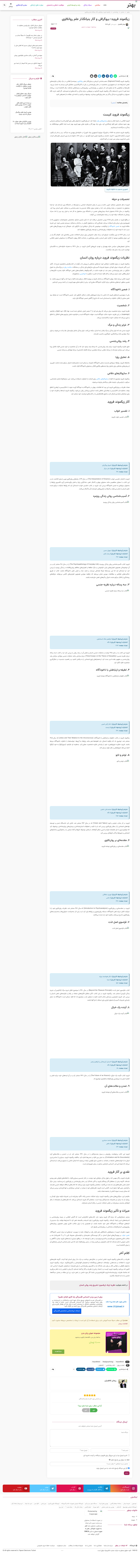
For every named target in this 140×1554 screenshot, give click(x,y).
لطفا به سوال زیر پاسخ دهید (120, 1460)
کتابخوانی (101, 1365)
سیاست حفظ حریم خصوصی (46, 1545)
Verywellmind (120, 1362)
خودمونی (134, 1504)
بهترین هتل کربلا (103, 1504)
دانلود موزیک (96, 1507)
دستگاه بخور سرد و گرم (91, 1504)
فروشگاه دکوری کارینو (53, 1504)
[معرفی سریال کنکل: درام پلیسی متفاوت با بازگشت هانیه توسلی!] (37, 86)
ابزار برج (61, 1507)
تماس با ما (88, 1545)
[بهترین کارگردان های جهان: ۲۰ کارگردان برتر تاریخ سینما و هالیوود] (37, 124)
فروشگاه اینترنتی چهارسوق (129, 1507)
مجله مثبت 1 (69, 1507)
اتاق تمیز (36, 1504)
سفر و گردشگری (21, 5)
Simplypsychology (108, 1362)
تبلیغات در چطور (120, 1545)
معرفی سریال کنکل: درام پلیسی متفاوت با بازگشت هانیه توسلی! (29, 26)
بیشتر (11, 6)
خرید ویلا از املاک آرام (17, 1504)
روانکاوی (80, 81)
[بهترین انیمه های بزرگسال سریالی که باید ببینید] (37, 114)
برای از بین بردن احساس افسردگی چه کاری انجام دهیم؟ (80, 1297)
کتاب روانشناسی (110, 1365)
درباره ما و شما (108, 1545)
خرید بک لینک (28, 1504)
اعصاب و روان (120, 1365)
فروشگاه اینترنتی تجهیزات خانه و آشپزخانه (72, 1504)
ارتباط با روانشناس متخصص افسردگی (67, 1311)
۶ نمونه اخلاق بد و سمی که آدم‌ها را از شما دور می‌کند (28, 64)
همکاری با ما (98, 1545)
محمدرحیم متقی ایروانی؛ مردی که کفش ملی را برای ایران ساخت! (28, 46)
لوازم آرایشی (88, 1507)
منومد (133, 1520)
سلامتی (97, 5)
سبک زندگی (88, 5)
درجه (133, 1516)
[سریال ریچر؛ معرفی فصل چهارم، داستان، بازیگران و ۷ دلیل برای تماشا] (37, 96)
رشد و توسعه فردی (73, 5)
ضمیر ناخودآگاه (114, 226)
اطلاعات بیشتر (123, 1324)
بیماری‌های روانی (101, 121)
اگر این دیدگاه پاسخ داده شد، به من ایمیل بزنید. (112, 1468)
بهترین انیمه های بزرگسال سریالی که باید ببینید (23, 113)
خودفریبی (83, 274)
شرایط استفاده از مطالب (75, 1545)
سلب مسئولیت (61, 1545)
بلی (94, 1410)
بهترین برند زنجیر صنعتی (108, 1507)
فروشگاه (132, 1545)
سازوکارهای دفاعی (102, 379)
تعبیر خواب (126, 1235)
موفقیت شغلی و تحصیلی (55, 5)
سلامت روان (68, 267)
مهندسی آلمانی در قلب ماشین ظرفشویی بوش (28, 55)
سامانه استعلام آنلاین (115, 1504)
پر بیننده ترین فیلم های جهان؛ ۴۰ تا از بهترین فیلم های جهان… (23, 105)
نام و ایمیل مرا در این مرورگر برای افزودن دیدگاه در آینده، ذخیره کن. (105, 1455)
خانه (105, 5)
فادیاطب (118, 1507)
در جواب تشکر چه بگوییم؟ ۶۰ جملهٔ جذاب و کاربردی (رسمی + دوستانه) (29, 36)
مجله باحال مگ (78, 1507)
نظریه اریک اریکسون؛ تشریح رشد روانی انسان (97, 1285)
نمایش (113, 103)
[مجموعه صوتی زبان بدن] (116, 1342)
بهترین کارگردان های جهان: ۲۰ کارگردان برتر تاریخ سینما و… (22, 122)
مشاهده (58, 1351)
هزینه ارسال (126, 1504)
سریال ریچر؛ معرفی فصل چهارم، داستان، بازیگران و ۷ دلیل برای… (23, 95)
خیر (86, 1410)
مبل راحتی (43, 1504)
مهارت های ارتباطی (36, 5)
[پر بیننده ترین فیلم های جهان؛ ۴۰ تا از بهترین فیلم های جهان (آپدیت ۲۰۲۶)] (37, 105)
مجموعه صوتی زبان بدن (90, 1333)
